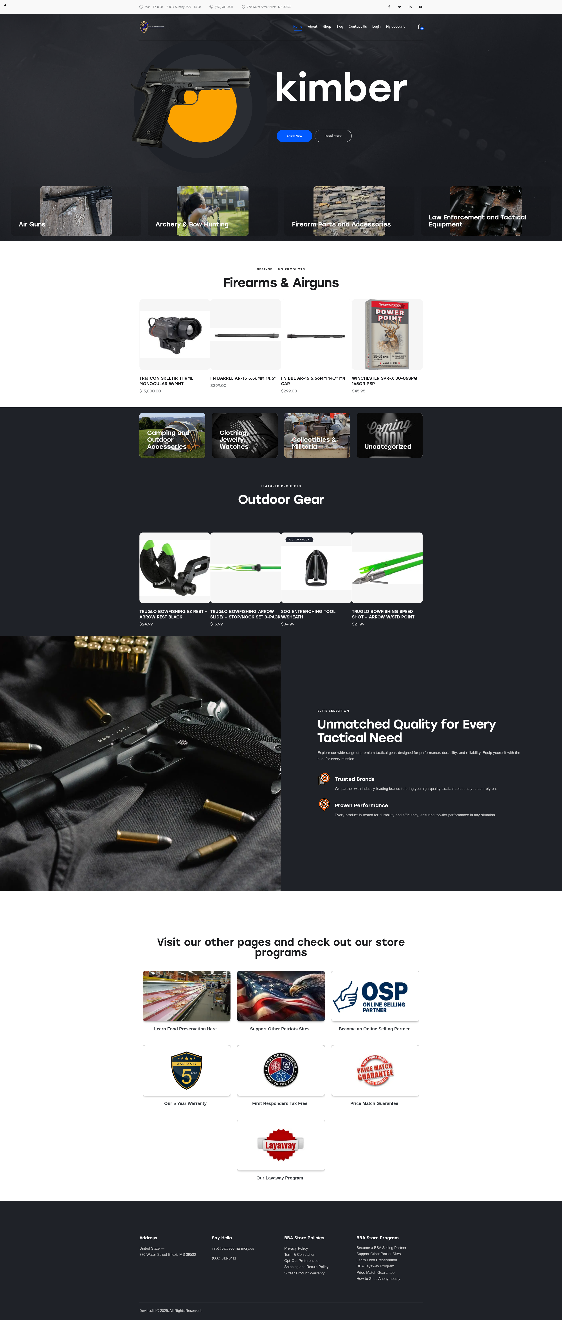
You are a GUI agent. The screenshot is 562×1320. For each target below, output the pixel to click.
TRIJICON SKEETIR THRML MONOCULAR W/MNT (166, 381)
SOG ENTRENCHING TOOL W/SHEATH (308, 614)
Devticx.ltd (147, 1311)
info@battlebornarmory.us (233, 1248)
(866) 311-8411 (224, 1258)
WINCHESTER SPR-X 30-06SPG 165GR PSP (384, 381)
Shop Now (27, 233)
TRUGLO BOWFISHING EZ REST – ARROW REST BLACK (173, 614)
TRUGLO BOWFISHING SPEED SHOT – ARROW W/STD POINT (383, 614)
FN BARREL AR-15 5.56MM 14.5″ (243, 378)
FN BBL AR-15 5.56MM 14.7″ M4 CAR (313, 381)
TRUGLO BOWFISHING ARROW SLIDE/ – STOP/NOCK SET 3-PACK (245, 614)
